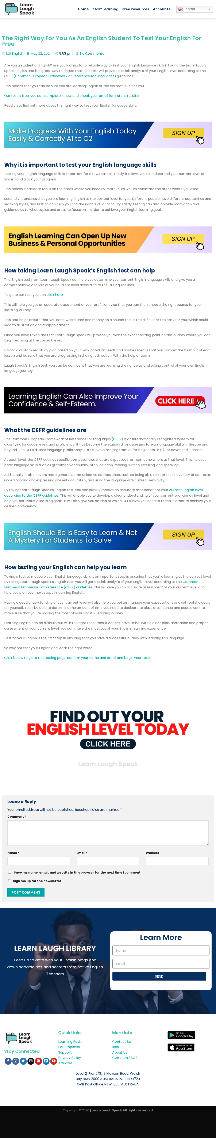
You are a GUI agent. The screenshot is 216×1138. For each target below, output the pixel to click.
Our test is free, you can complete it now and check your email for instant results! (72, 95)
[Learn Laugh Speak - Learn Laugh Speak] (37, 9)
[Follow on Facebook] (8, 1061)
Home (83, 9)
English (189, 9)
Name (13, 853)
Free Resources (135, 9)
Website (152, 853)
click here (55, 294)
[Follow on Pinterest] (38, 1061)
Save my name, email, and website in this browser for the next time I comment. (77, 872)
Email (82, 853)
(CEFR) (117, 439)
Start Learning (105, 9)
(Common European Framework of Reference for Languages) (65, 76)
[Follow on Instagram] (15, 1061)
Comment (16, 816)
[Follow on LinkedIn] (46, 1061)
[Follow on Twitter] (23, 1061)
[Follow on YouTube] (53, 1061)
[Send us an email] (30, 1061)
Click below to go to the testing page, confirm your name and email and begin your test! (77, 657)
